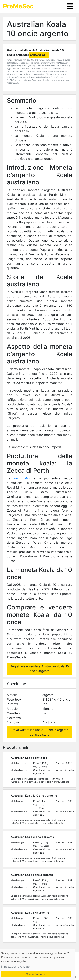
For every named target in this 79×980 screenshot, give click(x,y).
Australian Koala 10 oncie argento (37, 29)
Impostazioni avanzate (15, 966)
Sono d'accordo (36, 974)
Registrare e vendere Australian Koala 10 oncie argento (39, 668)
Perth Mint (22, 478)
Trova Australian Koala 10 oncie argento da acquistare (39, 732)
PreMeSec (18, 6)
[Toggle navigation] (70, 6)
